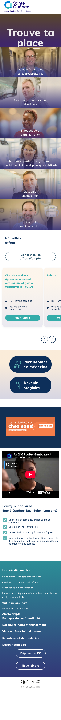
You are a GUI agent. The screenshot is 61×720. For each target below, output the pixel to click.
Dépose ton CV (30, 653)
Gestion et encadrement (14, 603)
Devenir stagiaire (14, 644)
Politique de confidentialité (21, 618)
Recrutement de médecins (20, 638)
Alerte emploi (11, 614)
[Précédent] (44, 339)
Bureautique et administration (17, 587)
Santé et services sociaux (15, 608)
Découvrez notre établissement (24, 625)
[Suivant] (52, 339)
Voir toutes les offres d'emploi (30, 256)
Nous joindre (30, 665)
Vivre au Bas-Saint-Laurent (21, 631)
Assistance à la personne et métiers (20, 582)
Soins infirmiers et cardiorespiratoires (21, 576)
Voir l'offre (22, 318)
